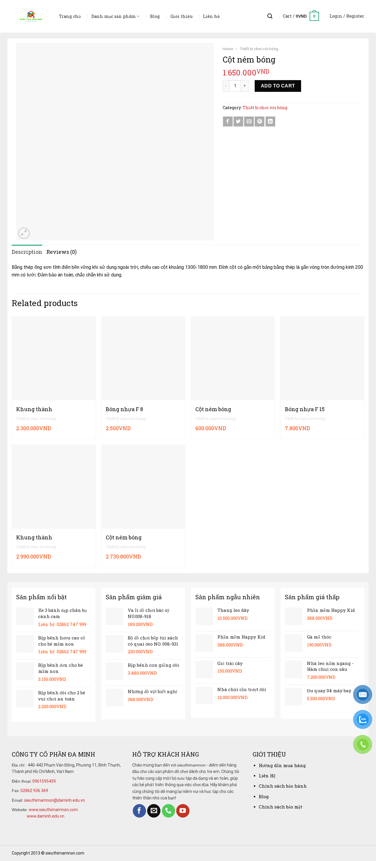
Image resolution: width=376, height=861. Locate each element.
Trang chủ (70, 16)
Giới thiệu (181, 16)
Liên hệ (211, 16)
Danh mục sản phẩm (113, 16)
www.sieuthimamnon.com (53, 809)
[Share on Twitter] (238, 121)
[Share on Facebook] (228, 121)
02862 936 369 (34, 790)
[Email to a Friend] (249, 121)
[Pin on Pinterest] (259, 121)
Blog (155, 16)
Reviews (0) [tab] (61, 251)
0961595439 (44, 781)
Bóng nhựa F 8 (124, 409)
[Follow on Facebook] (139, 810)
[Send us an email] (153, 810)
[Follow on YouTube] (182, 810)
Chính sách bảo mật (280, 807)
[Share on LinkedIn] (270, 121)
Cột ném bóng (213, 409)
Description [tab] (27, 251)
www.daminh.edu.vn (45, 816)
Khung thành (34, 409)
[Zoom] (24, 233)
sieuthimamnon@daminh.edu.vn (54, 800)
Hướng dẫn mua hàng (282, 765)
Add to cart (278, 85)
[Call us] (168, 810)
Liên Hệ (267, 776)
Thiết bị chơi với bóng (259, 48)
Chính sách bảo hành (283, 786)
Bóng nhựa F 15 (305, 409)
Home (228, 48)
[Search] (269, 16)
